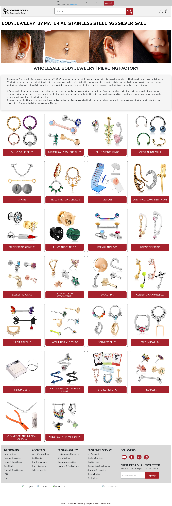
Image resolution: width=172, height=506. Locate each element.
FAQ (6, 474)
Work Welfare (64, 458)
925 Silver (121, 23)
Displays (107, 199)
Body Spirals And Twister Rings (64, 390)
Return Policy (94, 474)
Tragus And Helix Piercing (64, 437)
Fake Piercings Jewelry (22, 247)
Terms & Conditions (13, 462)
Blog (6, 478)
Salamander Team (40, 470)
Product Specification (14, 470)
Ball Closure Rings (22, 152)
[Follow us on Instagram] (146, 457)
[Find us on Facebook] (131, 457)
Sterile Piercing (107, 389)
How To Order (10, 454)
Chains (22, 199)
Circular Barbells (150, 152)
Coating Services (95, 458)
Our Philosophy (39, 466)
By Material (51, 23)
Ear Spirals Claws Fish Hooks (150, 199)
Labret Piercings (22, 294)
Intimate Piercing (150, 247)
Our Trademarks (39, 462)
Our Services (93, 462)
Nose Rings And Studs (64, 342)
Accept (108, 3)
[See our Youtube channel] (124, 457)
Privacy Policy (106, 503)
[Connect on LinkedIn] (139, 457)
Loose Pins (107, 294)
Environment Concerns (68, 454)
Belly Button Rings (107, 152)
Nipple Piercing (22, 342)
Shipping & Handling (97, 470)
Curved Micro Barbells (150, 294)
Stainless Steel (87, 23)
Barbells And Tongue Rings (64, 152)
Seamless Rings (107, 342)
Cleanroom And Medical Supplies (22, 437)
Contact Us (93, 478)
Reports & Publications (68, 466)
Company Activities (67, 462)
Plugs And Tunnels (64, 247)
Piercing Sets (22, 389)
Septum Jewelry (150, 342)
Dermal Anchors (107, 247)
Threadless (150, 389)
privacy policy (74, 4)
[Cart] (167, 11)
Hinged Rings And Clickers (65, 199)
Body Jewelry (18, 23)
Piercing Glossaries (12, 458)
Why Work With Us (40, 454)
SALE (140, 23)
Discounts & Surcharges (99, 466)
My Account (93, 454)
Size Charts (9, 466)
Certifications (38, 458)
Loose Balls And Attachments (65, 295)
